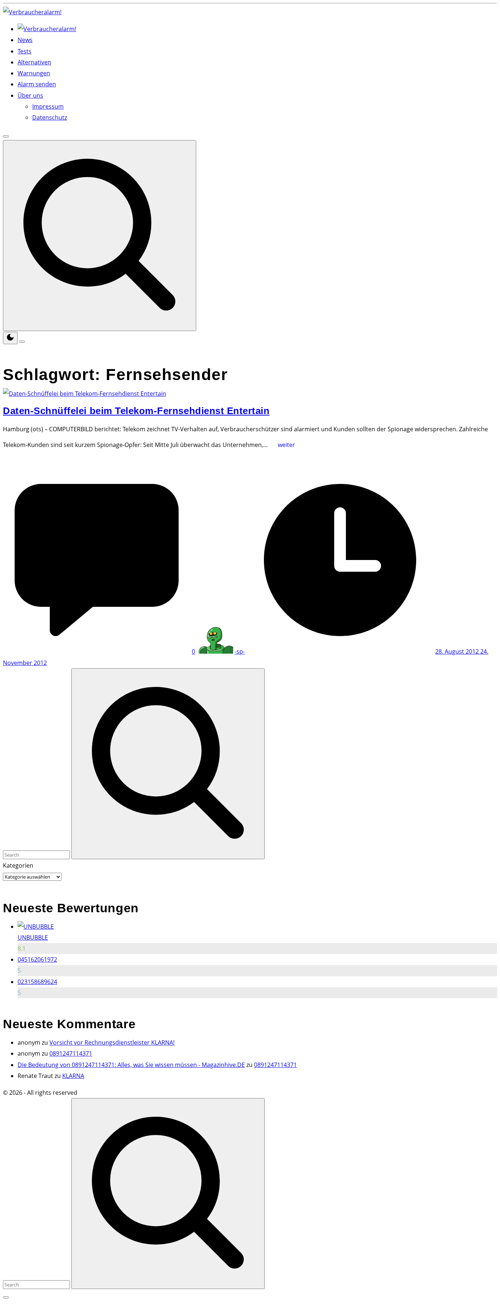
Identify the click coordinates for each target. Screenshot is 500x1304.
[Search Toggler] (6, 1297)
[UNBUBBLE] (36, 926)
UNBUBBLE (33, 937)
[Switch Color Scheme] (10, 338)
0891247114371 (70, 1053)
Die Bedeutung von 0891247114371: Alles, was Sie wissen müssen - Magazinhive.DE (131, 1065)
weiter (289, 447)
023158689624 (37, 982)
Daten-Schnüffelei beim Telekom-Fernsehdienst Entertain (136, 410)
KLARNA (73, 1076)
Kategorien (18, 865)
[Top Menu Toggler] (22, 342)
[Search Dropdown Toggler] (99, 235)
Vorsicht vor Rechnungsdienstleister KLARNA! (112, 1042)
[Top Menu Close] (6, 136)
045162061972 (37, 959)
